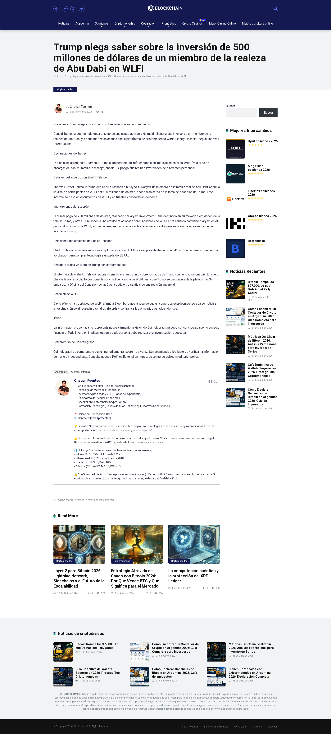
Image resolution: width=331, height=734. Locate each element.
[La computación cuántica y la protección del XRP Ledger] (194, 544)
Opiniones (101, 23)
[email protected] (100, 418)
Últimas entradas (80, 371)
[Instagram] (73, 9)
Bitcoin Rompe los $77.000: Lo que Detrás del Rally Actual (261, 287)
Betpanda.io (256, 241)
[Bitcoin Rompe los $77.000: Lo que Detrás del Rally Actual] (235, 298)
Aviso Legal (240, 726)
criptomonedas (65, 499)
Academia (82, 23)
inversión (79, 499)
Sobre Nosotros (190, 726)
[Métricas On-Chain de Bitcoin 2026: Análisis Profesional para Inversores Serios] (235, 353)
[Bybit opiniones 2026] (235, 157)
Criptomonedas (125, 23)
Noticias (63, 23)
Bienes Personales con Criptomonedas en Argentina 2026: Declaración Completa (250, 672)
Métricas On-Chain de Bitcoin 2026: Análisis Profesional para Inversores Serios (262, 344)
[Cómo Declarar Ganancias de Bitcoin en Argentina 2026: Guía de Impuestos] (235, 406)
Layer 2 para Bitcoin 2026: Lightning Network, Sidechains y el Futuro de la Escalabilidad (79, 578)
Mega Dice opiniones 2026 (259, 168)
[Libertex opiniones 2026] (235, 207)
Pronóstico (168, 23)
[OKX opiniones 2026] (235, 232)
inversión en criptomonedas (99, 499)
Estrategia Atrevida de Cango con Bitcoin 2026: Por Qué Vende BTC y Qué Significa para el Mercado (135, 578)
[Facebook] (56, 9)
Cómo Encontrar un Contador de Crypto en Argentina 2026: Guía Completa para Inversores (262, 316)
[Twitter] (65, 9)
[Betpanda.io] (235, 257)
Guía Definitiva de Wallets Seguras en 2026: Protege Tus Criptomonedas (262, 370)
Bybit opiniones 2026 (263, 141)
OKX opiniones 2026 (262, 216)
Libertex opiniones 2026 (261, 192)
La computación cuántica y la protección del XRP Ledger (193, 575)
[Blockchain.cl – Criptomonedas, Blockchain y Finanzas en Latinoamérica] (165, 8)
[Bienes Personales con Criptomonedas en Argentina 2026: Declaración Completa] (216, 685)
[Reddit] (81, 9)
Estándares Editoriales (216, 726)
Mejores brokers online (257, 23)
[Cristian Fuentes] (63, 394)
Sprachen (273, 726)
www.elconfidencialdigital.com (232, 708)
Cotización (148, 23)
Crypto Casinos (192, 23)
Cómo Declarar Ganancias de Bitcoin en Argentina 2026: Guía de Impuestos (262, 397)
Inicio (56, 76)
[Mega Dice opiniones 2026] (235, 182)
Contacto (257, 726)
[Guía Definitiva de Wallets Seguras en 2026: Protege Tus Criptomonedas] (235, 381)
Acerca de (61, 371)
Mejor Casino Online (222, 23)
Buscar (230, 106)
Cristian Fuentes (81, 106)
